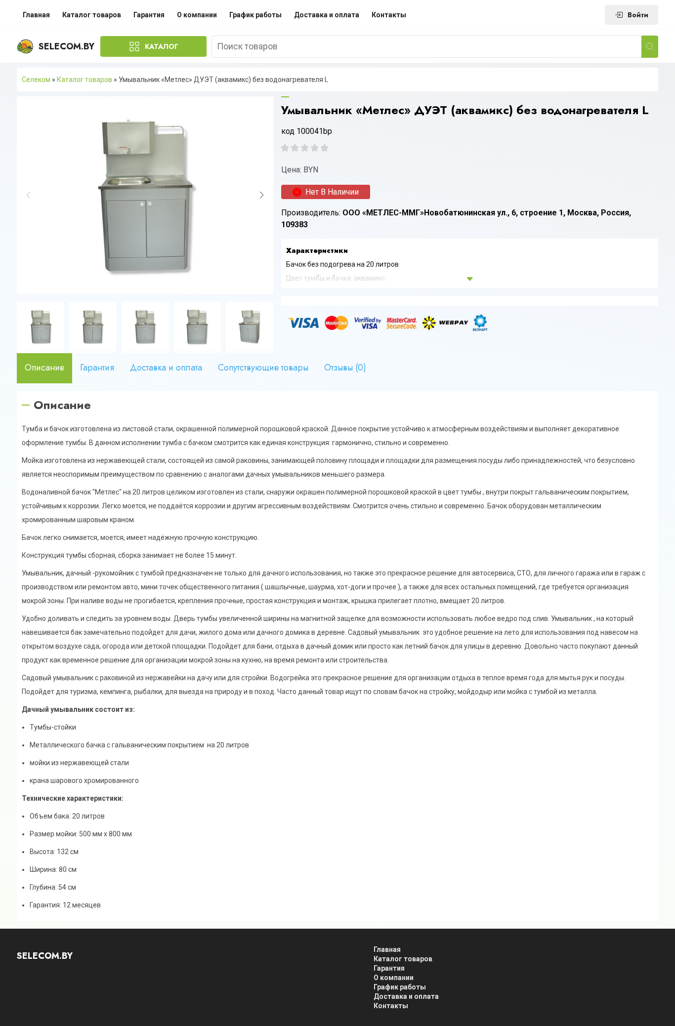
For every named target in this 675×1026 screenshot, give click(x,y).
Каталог (161, 46)
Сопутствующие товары (263, 367)
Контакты (389, 15)
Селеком (36, 79)
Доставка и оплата (326, 15)
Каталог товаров (91, 15)
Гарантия (149, 15)
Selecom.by (66, 46)
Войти (638, 15)
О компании (197, 15)
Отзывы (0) (345, 367)
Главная (36, 15)
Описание (44, 367)
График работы (255, 15)
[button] (261, 195)
